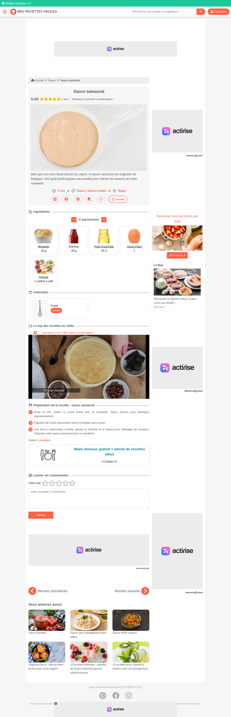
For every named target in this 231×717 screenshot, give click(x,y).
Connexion (220, 11)
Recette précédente (52, 591)
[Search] (201, 12)
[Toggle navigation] (4, 12)
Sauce (52, 80)
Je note (120, 199)
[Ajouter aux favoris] (101, 199)
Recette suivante (127, 591)
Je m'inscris (176, 255)
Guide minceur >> (18, 3)
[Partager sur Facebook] (66, 199)
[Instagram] (128, 697)
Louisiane (44, 440)
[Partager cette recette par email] (55, 199)
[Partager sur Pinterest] (78, 199)
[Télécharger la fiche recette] (89, 199)
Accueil (39, 80)
